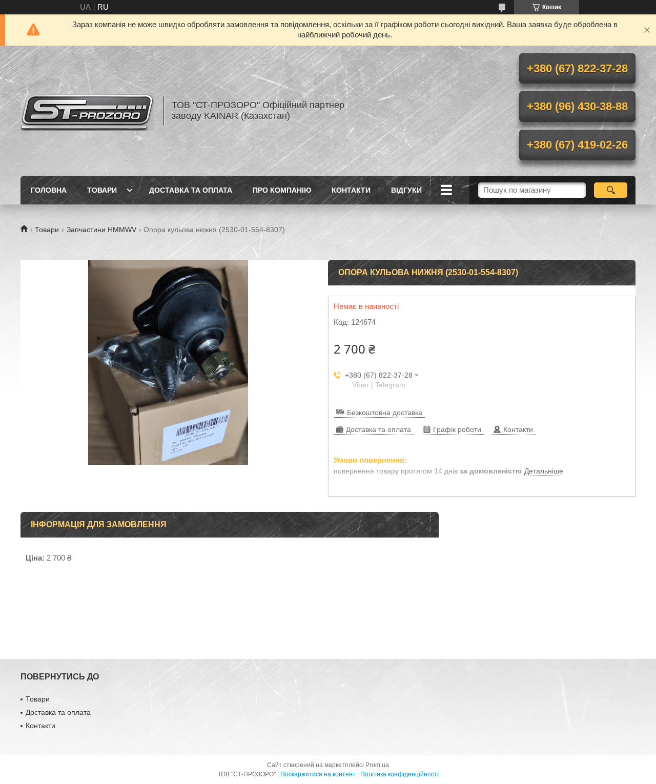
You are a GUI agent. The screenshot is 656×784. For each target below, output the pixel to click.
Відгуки (406, 190)
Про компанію (282, 190)
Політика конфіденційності (399, 774)
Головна (49, 190)
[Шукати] (610, 190)
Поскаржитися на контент (318, 774)
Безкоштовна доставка (384, 412)
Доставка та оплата (190, 190)
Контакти (351, 190)
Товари (102, 190)
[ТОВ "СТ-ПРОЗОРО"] (87, 110)
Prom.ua (377, 765)
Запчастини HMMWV (101, 229)
